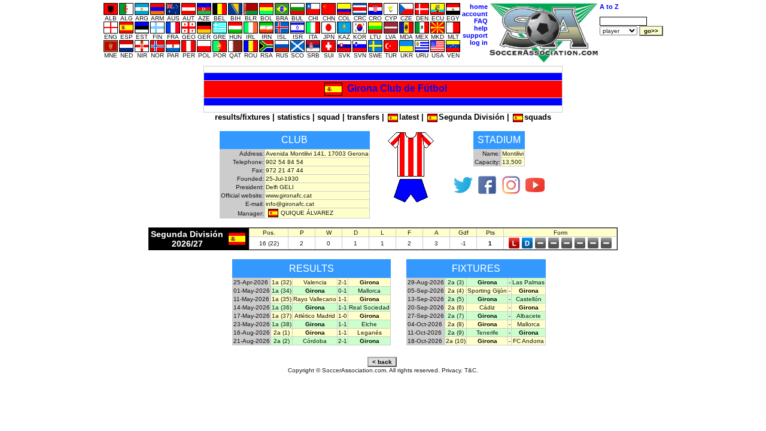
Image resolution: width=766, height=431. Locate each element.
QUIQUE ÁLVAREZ (307, 213)
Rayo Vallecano (314, 299)
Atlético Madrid (314, 315)
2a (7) (456, 315)
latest (409, 117)
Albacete (528, 315)
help (481, 28)
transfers (363, 117)
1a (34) (281, 290)
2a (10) (456, 341)
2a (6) (456, 307)
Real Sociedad (369, 307)
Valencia (315, 282)
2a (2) (281, 341)
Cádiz (487, 307)
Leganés (369, 332)
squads (537, 117)
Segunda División (471, 117)
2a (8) (456, 324)
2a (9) (456, 332)
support (475, 35)
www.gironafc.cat (289, 195)
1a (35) (281, 299)
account (475, 13)
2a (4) (456, 290)
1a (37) (281, 315)
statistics (293, 117)
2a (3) (456, 282)
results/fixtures (242, 117)
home (479, 6)
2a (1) (281, 332)
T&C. (471, 370)
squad (328, 117)
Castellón (529, 299)
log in (479, 42)
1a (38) (281, 324)
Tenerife (487, 332)
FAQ (481, 21)
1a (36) (281, 307)
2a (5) (456, 299)
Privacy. (452, 370)
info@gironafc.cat (290, 204)
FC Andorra (528, 341)
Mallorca (369, 290)
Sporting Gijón (487, 290)
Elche (369, 324)
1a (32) (281, 282)
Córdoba (315, 341)
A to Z (609, 6)
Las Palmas (528, 282)
